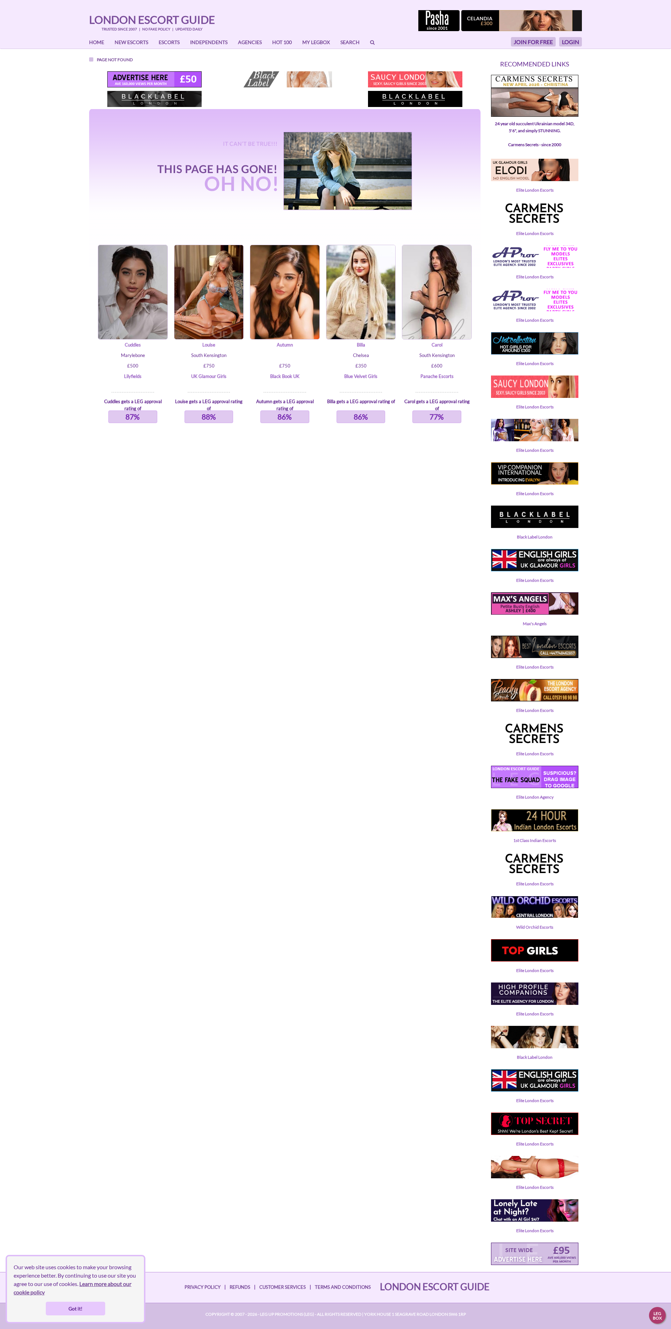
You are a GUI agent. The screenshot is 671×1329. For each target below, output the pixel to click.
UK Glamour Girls (208, 376)
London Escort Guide (152, 19)
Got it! (75, 1309)
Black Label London (535, 537)
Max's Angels (535, 623)
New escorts (131, 42)
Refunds (240, 1287)
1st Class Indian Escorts (534, 840)
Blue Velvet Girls (360, 376)
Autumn (285, 345)
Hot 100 (282, 42)
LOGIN (570, 41)
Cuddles (133, 345)
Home (96, 42)
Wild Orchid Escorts (534, 927)
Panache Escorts (437, 376)
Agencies (250, 42)
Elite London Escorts (535, 190)
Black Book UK (285, 376)
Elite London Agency (535, 797)
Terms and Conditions (343, 1287)
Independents (209, 42)
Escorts (169, 42)
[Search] (372, 42)
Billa (361, 345)
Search (350, 42)
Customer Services (282, 1287)
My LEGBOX (316, 42)
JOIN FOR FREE (533, 41)
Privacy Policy (203, 1287)
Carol (437, 345)
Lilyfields (133, 376)
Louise (208, 345)
